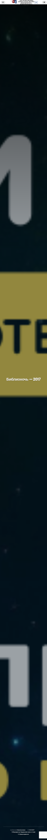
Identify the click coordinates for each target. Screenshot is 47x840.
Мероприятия (16, 832)
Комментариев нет (24, 834)
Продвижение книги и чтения (27, 832)
